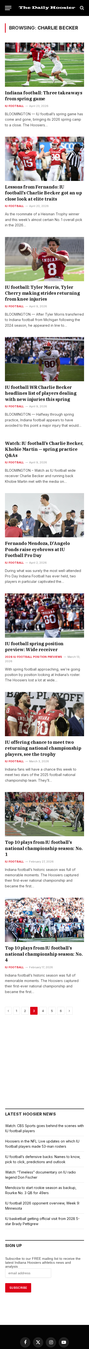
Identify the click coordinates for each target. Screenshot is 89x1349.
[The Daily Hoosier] (47, 8)
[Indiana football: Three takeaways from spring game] (44, 65)
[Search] (81, 8)
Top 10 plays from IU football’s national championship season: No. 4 (44, 954)
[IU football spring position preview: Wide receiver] (44, 615)
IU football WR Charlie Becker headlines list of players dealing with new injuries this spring (40, 393)
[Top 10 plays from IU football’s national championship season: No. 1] (44, 814)
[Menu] (8, 8)
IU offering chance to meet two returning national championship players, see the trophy (43, 748)
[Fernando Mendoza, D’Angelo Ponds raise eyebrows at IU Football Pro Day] (44, 515)
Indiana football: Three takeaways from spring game (43, 96)
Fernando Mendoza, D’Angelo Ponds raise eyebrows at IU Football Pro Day (37, 549)
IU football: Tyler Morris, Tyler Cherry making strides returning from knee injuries (42, 293)
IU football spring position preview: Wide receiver (34, 646)
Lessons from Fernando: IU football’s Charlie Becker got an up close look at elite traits (43, 193)
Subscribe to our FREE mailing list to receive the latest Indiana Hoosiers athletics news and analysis (43, 1262)
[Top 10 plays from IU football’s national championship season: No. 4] (44, 920)
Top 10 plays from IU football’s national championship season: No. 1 (44, 848)
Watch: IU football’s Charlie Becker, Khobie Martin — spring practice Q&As (44, 449)
